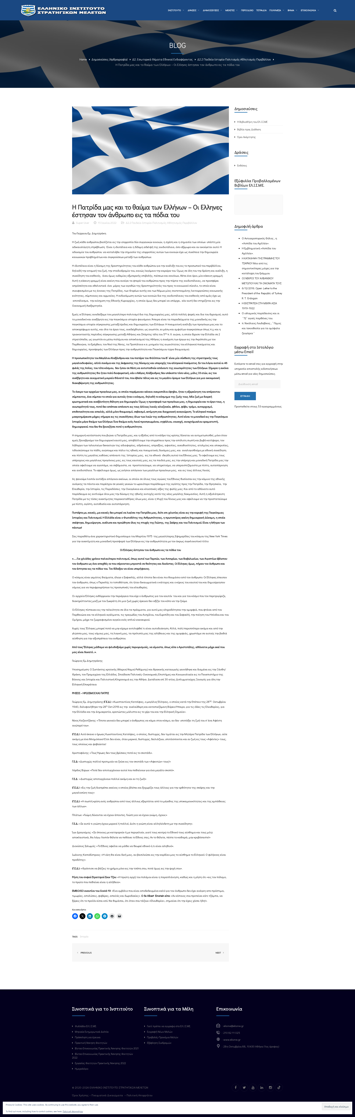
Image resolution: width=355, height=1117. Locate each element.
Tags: (75, 936)
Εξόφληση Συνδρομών (159, 1043)
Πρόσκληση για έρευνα (87, 1037)
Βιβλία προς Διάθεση (249, 129)
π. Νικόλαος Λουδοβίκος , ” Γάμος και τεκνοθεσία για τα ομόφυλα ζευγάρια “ (261, 328)
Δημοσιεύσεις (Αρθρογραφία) (110, 59)
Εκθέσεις (242, 165)
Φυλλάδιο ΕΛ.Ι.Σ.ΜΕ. (86, 1026)
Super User (82, 223)
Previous (86, 952)
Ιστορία (84, 936)
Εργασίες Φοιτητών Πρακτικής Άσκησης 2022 (100, 1063)
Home (83, 59)
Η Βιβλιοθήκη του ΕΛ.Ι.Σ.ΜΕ (252, 122)
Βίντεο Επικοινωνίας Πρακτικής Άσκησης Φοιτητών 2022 (102, 1055)
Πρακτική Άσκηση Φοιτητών (91, 1043)
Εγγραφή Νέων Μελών (160, 1031)
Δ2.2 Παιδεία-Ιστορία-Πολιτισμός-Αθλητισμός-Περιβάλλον (234, 59)
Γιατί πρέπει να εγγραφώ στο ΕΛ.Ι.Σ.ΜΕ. (169, 1026)
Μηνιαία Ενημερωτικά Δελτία (92, 1031)
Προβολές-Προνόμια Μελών (162, 1037)
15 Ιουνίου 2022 (107, 223)
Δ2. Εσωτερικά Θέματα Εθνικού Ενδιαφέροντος (162, 59)
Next (219, 952)
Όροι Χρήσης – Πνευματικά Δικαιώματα (98, 1095)
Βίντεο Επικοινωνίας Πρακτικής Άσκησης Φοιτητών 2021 (106, 1048)
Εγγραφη (245, 395)
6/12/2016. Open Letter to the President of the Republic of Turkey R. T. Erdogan (262, 293)
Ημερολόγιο (81, 1068)
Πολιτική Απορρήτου (140, 1095)
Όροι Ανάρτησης (246, 137)
